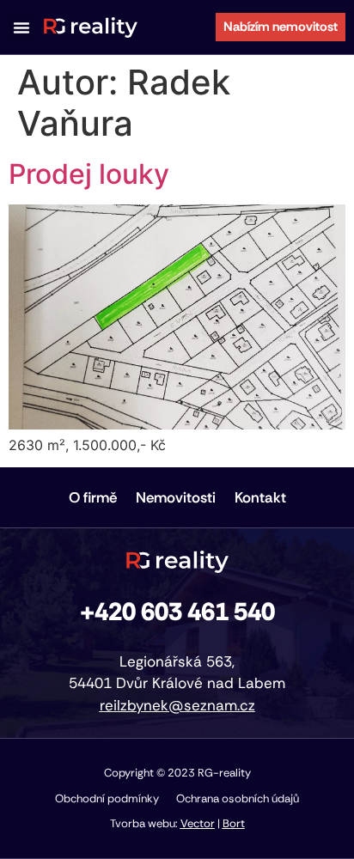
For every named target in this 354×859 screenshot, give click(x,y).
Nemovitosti (176, 497)
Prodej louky (89, 174)
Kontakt (260, 497)
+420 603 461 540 (177, 611)
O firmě (93, 497)
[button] (21, 27)
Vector (197, 823)
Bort (234, 823)
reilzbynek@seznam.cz (177, 705)
